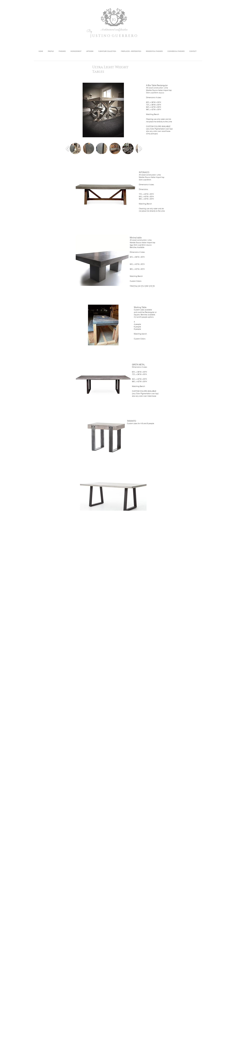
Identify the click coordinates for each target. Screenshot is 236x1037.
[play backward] (67, 148)
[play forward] (140, 148)
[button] (118, 110)
